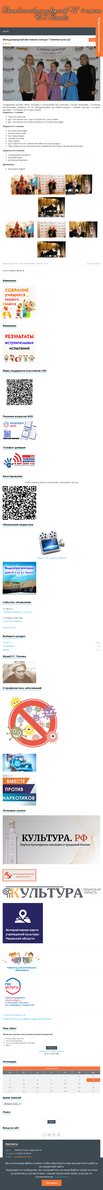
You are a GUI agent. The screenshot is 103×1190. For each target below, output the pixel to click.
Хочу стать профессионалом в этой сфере (20, 1043)
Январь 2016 (51, 1068)
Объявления (8, 646)
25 (10, 1091)
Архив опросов (56, 1051)
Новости (7, 43)
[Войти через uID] (44, 1135)
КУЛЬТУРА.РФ (9, 627)
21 (51, 1087)
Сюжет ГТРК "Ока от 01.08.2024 (51, 558)
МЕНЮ (6, 31)
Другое (8, 1045)
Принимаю (52, 1183)
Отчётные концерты (12, 621)
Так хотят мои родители (14, 1041)
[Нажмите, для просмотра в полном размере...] (24, 193)
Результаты (45, 1051)
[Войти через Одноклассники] (59, 1135)
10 (93, 1080)
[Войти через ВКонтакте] (49, 1135)
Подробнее (60, 1176)
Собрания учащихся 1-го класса (17, 612)
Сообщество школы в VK (14, 1015)
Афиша (6, 649)
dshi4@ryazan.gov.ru (23, 1156)
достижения (29, 263)
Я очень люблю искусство (15, 1038)
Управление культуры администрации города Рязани (27, 1019)
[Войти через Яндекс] (54, 1135)
